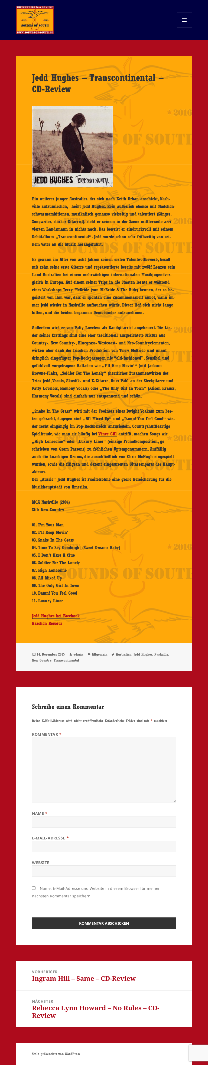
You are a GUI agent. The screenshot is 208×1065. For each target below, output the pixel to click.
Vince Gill (107, 434)
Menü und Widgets (184, 27)
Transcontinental (66, 660)
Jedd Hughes (143, 654)
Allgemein (99, 654)
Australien (123, 654)
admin (78, 654)
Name (39, 813)
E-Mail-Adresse (50, 838)
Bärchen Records (47, 623)
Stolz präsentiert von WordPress (56, 1054)
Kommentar (46, 734)
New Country (41, 660)
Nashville (161, 654)
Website (40, 862)
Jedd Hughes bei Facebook (56, 615)
